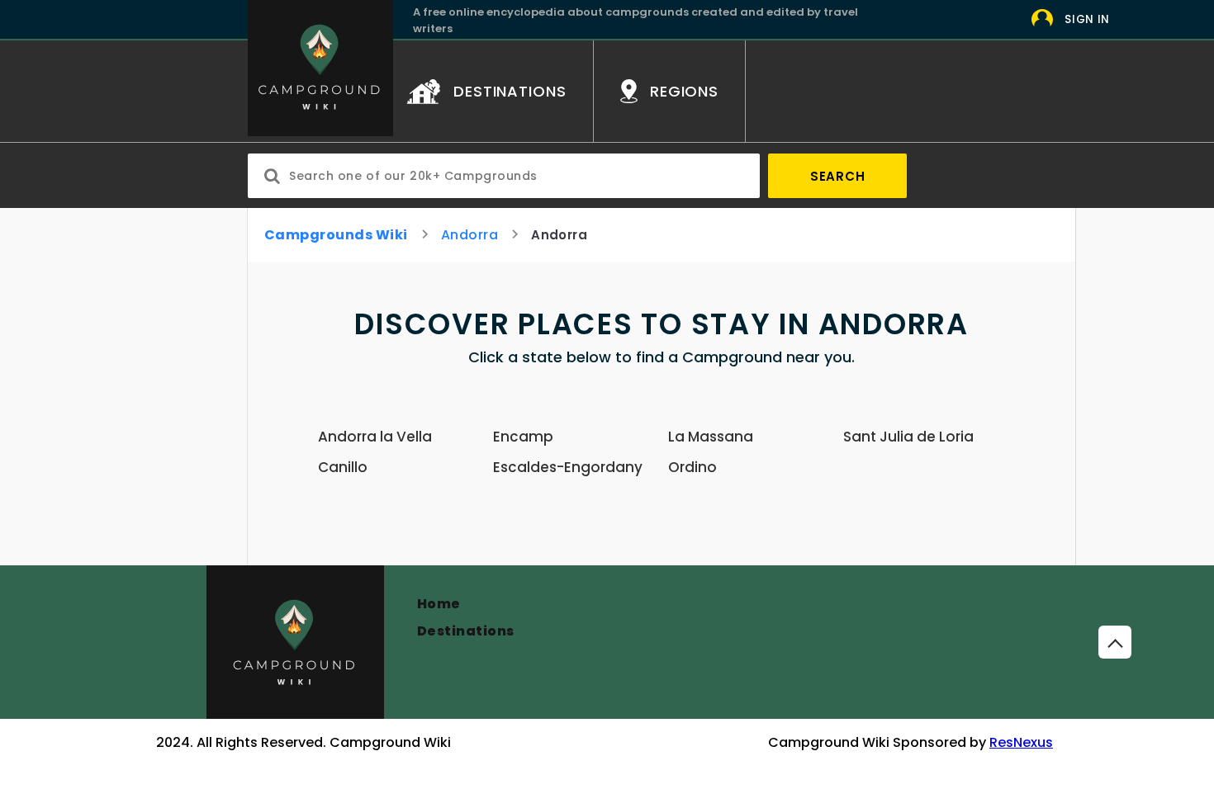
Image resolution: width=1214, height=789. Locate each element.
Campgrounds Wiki (336, 234)
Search (837, 176)
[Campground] (295, 642)
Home (439, 603)
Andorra (469, 234)
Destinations (466, 630)
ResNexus (1021, 742)
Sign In (1087, 19)
